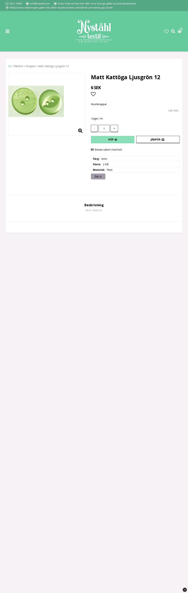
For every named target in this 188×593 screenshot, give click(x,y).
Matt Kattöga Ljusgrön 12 (53, 66)
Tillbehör (18, 66)
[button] (166, 31)
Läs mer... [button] (174, 110)
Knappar (31, 66)
